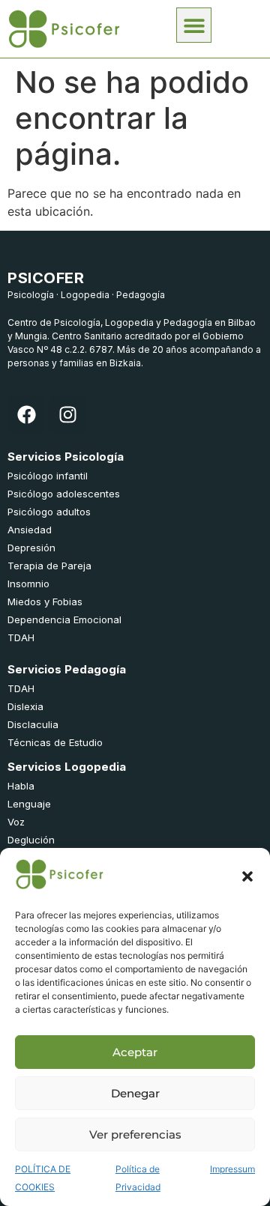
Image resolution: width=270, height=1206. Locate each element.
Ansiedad (30, 530)
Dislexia (26, 706)
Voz (16, 822)
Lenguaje (29, 804)
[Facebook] (26, 414)
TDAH (21, 637)
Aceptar (135, 1052)
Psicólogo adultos (49, 512)
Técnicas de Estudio (55, 742)
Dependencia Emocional (65, 619)
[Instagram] (67, 414)
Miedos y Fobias (45, 601)
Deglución (31, 840)
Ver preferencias (135, 1134)
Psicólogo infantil (48, 476)
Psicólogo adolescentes (64, 494)
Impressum (232, 1169)
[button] (247, 876)
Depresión (32, 548)
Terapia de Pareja (50, 566)
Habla (21, 786)
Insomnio (29, 584)
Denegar (135, 1093)
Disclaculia (33, 724)
